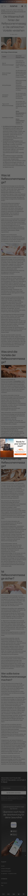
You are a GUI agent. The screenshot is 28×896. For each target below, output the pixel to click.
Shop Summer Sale (20, 454)
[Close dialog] (26, 439)
